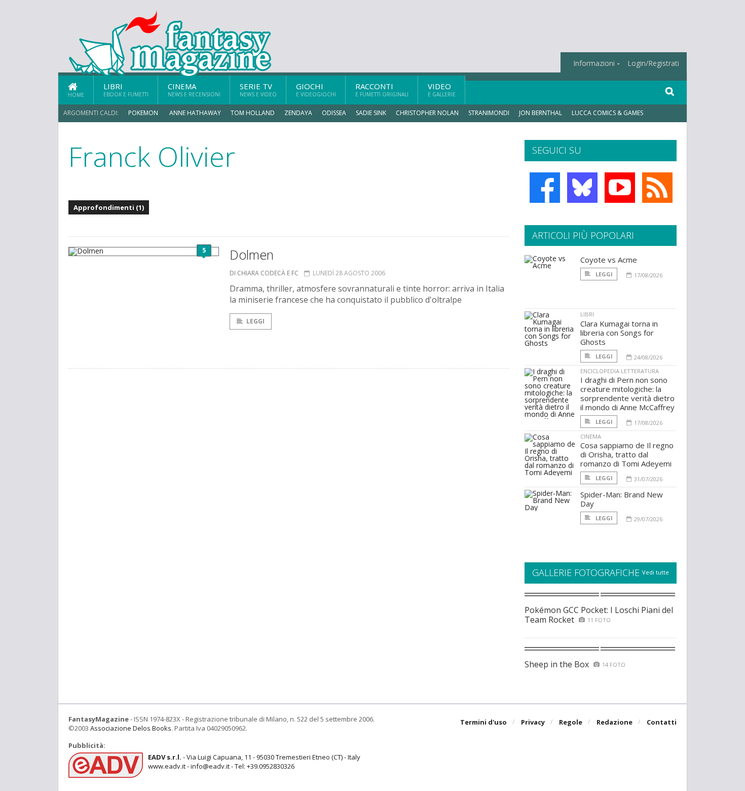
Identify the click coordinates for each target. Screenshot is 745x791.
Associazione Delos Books (130, 728)
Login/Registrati (653, 63)
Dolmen (252, 254)
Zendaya (298, 113)
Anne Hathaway (195, 113)
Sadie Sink (371, 113)
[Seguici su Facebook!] (545, 187)
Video (442, 89)
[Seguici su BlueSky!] (582, 187)
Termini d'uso (483, 722)
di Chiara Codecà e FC (264, 273)
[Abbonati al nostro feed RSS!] (657, 187)
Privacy (533, 722)
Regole (570, 722)
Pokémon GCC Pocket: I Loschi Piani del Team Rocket (599, 614)
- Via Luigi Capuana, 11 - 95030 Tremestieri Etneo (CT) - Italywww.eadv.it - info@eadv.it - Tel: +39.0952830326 (254, 761)
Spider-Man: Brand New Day (621, 499)
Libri (125, 89)
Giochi (316, 89)
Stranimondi (488, 113)
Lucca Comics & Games (607, 113)
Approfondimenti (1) (108, 207)
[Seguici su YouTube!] (620, 187)
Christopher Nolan (427, 113)
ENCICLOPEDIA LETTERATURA (619, 371)
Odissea (334, 113)
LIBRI (587, 314)
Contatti (662, 722)
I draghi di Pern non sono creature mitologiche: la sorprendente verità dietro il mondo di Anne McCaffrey (627, 393)
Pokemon (144, 113)
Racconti (381, 89)
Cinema (194, 89)
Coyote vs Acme (608, 260)
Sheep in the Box (557, 664)
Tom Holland (253, 113)
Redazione (614, 722)
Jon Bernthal (540, 113)
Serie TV (258, 89)
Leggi (255, 321)
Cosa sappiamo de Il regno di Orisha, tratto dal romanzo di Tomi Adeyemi (627, 454)
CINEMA (590, 436)
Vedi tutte (655, 572)
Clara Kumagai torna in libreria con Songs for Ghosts (619, 332)
